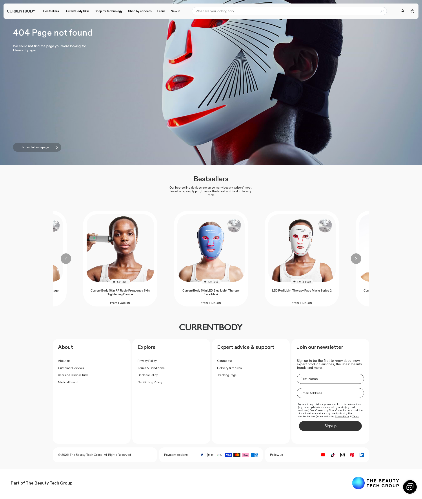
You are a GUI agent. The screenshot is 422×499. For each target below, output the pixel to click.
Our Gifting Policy (150, 382)
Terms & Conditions (151, 368)
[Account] (402, 11)
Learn (161, 11)
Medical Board (68, 382)
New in (175, 11)
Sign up (330, 425)
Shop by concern (140, 11)
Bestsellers (51, 11)
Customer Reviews (71, 368)
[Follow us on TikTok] (333, 455)
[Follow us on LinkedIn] (362, 455)
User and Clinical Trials (73, 375)
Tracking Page (227, 375)
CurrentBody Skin (77, 11)
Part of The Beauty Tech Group (42, 483)
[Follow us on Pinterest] (352, 455)
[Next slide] (356, 258)
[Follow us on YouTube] (323, 455)
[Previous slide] (66, 258)
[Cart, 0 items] (412, 11)
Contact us (225, 361)
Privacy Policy (147, 361)
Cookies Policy (148, 375)
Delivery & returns (229, 368)
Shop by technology (108, 11)
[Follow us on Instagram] (342, 455)
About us (64, 361)
